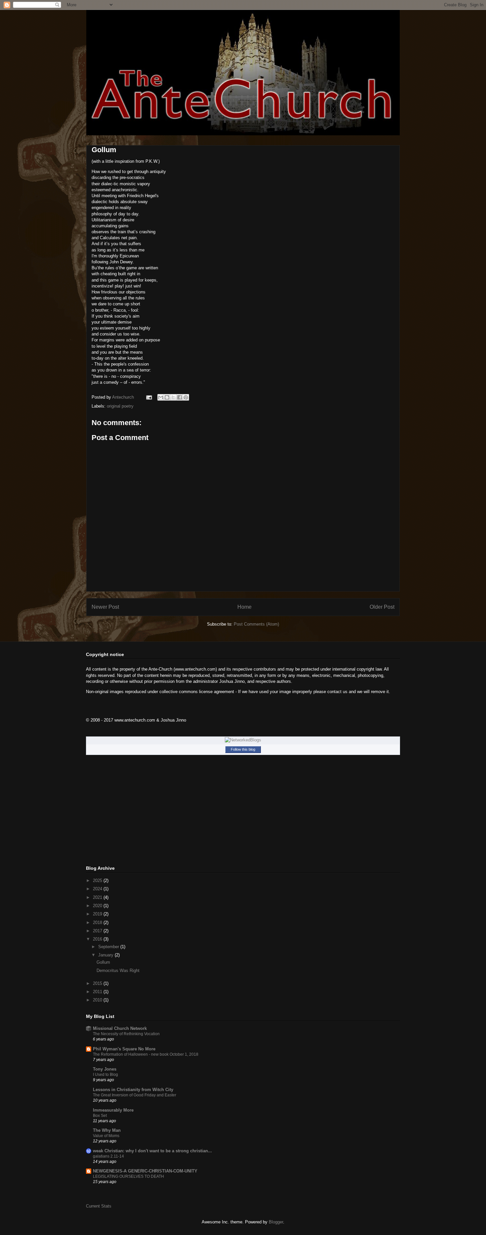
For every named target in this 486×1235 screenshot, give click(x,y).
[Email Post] (148, 397)
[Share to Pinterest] (185, 397)
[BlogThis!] (167, 397)
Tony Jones (104, 1069)
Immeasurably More (113, 1110)
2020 (98, 905)
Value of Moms (106, 1135)
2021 (98, 897)
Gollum (103, 962)
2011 (98, 991)
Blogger (276, 1221)
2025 (98, 880)
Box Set (100, 1115)
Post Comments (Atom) (256, 624)
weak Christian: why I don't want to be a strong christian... (152, 1150)
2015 (98, 983)
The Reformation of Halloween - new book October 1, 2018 (145, 1054)
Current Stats (98, 1206)
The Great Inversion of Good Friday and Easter (134, 1095)
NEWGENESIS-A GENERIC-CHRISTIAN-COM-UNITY (145, 1171)
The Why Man (107, 1130)
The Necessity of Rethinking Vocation (126, 1034)
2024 (98, 888)
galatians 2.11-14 (108, 1156)
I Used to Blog (105, 1074)
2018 (98, 922)
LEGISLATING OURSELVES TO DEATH (128, 1176)
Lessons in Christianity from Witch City (133, 1089)
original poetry (120, 406)
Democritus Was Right (118, 970)
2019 (98, 913)
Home (244, 607)
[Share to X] (173, 397)
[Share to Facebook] (179, 397)
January (106, 954)
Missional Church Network (120, 1028)
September (109, 946)
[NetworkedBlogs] (243, 739)
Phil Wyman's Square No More (124, 1048)
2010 (98, 999)
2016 (98, 939)
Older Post (382, 607)
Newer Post (105, 607)
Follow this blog (243, 749)
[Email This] (160, 397)
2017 (98, 930)
